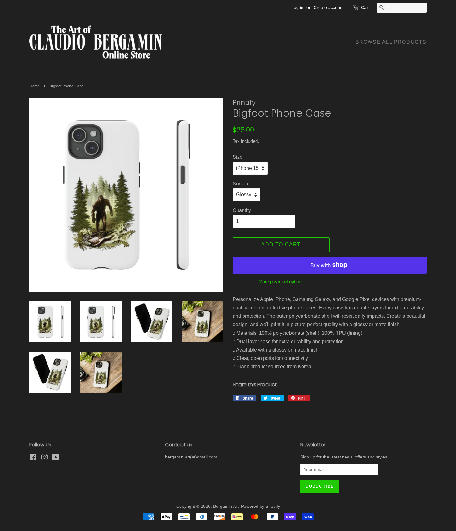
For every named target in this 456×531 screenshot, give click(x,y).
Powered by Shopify (260, 506)
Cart (365, 7)
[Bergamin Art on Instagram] (44, 458)
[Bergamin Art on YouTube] (55, 458)
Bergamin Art (226, 506)
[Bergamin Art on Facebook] (33, 458)
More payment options (281, 281)
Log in (297, 7)
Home (34, 86)
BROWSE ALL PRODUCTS (391, 42)
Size (238, 157)
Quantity (242, 210)
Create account (329, 7)
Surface (241, 183)
